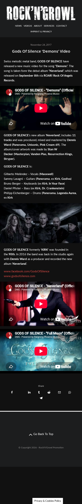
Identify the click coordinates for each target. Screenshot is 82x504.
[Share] (12, 392)
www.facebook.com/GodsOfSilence (26, 271)
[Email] (59, 392)
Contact (61, 26)
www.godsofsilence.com (19, 276)
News (18, 26)
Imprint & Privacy (41, 31)
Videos (28, 26)
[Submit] (48, 392)
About (38, 26)
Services (49, 26)
